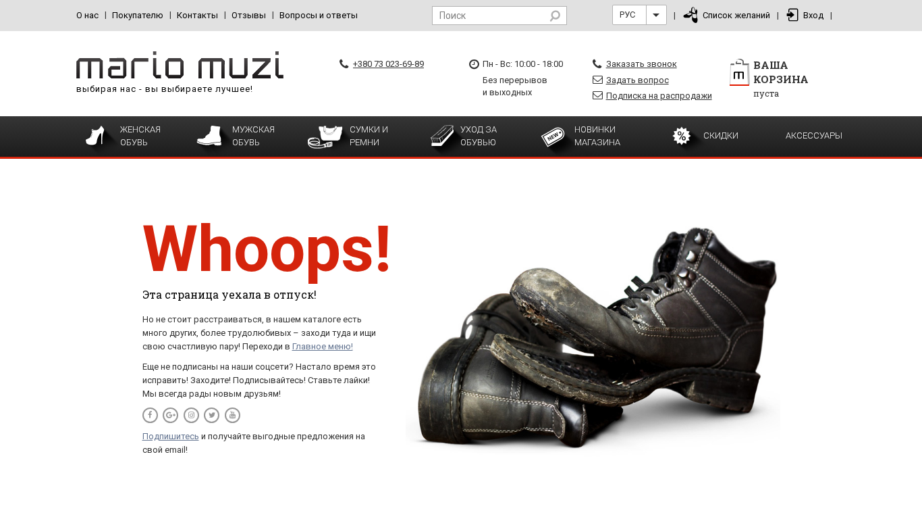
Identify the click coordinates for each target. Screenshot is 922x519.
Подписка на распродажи (659, 96)
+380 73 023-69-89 (388, 64)
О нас (87, 15)
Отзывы (249, 15)
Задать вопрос (637, 80)
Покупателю (137, 15)
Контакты (197, 15)
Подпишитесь (170, 436)
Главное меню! (322, 346)
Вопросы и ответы (318, 15)
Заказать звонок (641, 64)
